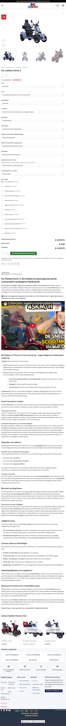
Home (3, 67)
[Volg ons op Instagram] (4, 710)
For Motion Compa (6, 641)
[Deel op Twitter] (9, 263)
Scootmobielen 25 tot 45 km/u (48, 258)
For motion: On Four (50, 641)
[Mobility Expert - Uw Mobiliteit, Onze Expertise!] (33, 5)
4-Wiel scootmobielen (22, 67)
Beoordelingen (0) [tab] (16, 274)
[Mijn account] (57, 5)
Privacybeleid (35, 713)
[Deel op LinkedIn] (18, 263)
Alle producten (22, 258)
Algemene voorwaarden (32, 715)
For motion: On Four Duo (29, 641)
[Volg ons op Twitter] (7, 710)
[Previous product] (6, 76)
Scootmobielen (10, 67)
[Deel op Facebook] (6, 263)
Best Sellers (30, 258)
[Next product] (2, 76)
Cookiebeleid (26, 713)
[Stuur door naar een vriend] (12, 263)
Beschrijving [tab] (5, 274)
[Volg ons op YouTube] (9, 710)
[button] (2, 5)
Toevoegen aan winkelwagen (23, 253)
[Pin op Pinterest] (15, 263)
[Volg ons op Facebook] (1, 710)
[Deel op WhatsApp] (2, 263)
